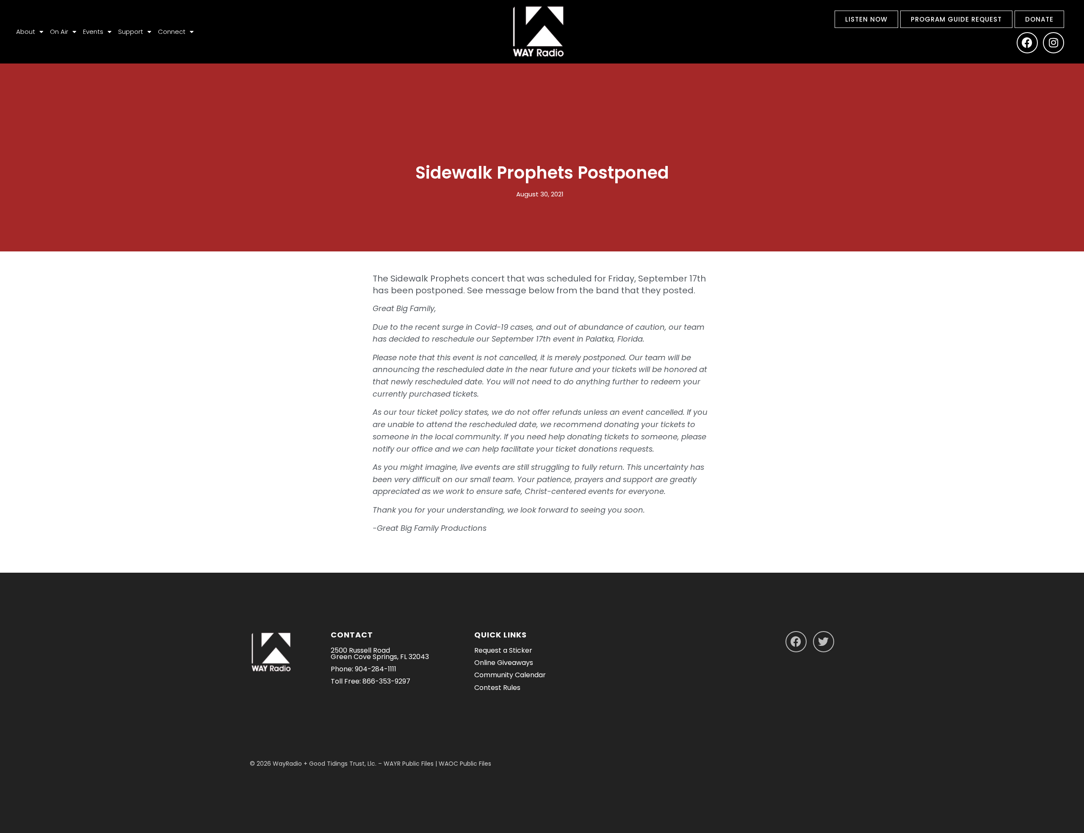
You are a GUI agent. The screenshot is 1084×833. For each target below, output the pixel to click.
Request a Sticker (503, 650)
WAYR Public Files (409, 763)
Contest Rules (497, 687)
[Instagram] (1053, 42)
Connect (171, 31)
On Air (59, 31)
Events (93, 31)
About (25, 31)
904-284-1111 (375, 669)
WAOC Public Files (465, 763)
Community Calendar (510, 675)
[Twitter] (823, 641)
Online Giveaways (503, 663)
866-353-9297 (386, 681)
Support (130, 31)
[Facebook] (1027, 42)
